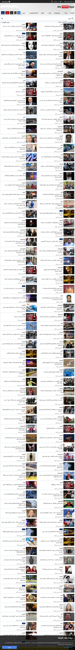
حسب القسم (5, 22)
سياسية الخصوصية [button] (68, 647)
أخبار (66, 13)
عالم (50, 13)
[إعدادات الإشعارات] (15, 12)
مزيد (24, 13)
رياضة (42, 13)
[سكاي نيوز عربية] (65, 7)
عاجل (12, 13)
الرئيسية (72, 13)
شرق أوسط (57, 13)
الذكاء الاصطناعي (34, 13)
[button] (7, 12)
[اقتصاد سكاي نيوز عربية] (19, 12)
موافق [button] (9, 647)
